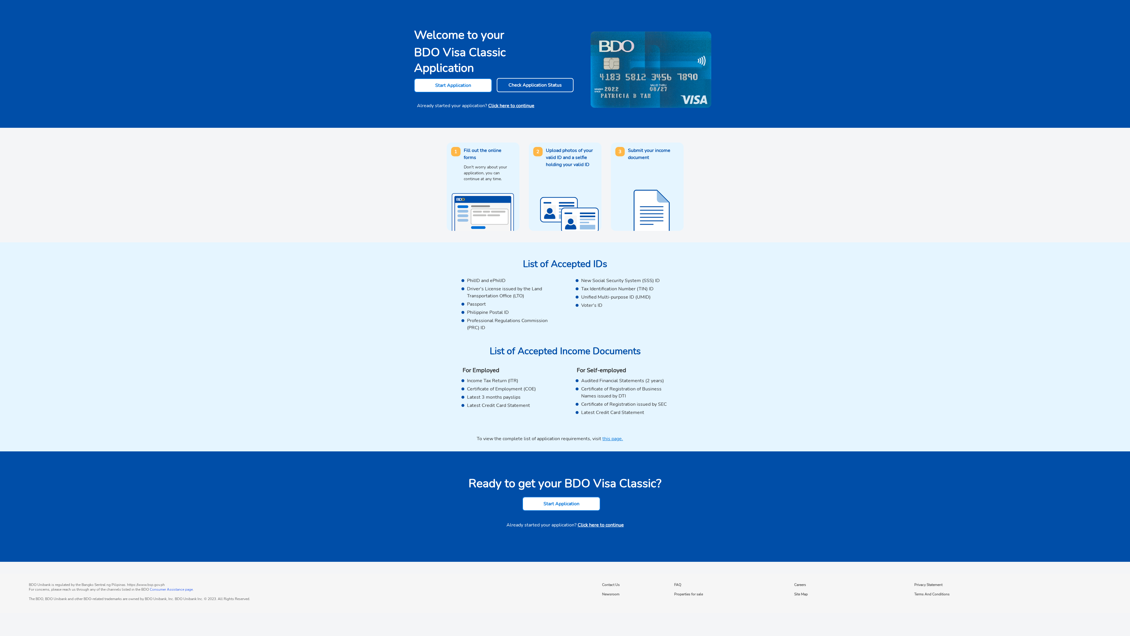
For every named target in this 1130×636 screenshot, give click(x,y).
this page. (612, 438)
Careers (800, 584)
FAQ (677, 584)
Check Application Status (535, 85)
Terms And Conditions (932, 594)
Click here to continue (511, 105)
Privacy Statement (928, 584)
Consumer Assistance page (171, 589)
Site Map (801, 594)
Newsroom (610, 594)
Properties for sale (688, 594)
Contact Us (611, 584)
